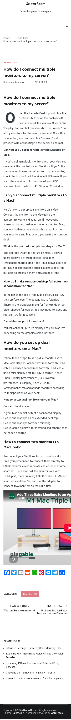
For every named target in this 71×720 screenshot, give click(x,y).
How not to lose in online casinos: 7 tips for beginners (35, 678)
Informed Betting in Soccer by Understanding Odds (34, 648)
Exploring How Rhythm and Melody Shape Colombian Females (35, 655)
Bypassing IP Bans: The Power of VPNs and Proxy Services (33, 665)
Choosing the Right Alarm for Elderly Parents (30, 672)
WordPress (57, 713)
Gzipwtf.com (35, 4)
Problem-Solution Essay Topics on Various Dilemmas (52, 610)
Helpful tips (10, 62)
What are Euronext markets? (19, 608)
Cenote (17, 713)
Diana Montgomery (13, 82)
